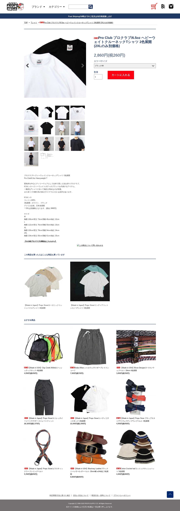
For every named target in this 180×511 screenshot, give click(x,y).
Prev (27, 65)
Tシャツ (34, 23)
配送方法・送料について (101, 495)
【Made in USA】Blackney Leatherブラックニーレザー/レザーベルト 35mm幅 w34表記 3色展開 (89, 471)
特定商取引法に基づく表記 (60, 495)
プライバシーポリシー (122, 495)
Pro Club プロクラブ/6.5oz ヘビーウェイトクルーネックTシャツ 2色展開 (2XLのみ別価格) (78, 23)
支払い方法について (81, 495)
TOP (26, 23)
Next (82, 65)
